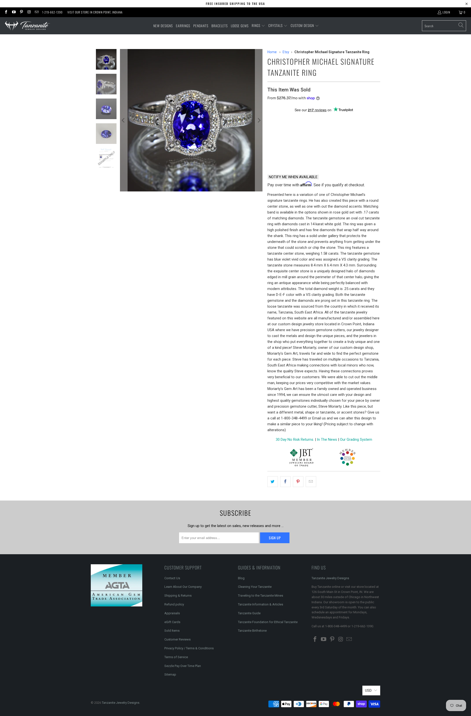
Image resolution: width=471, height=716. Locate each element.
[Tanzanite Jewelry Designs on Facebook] (6, 12)
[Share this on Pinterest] (298, 481)
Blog (241, 578)
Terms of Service (176, 657)
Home (272, 52)
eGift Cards (172, 622)
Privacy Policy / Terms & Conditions (189, 648)
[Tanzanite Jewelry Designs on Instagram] (29, 12)
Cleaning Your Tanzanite (255, 587)
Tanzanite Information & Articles (260, 604)
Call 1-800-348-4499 (291, 157)
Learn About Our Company (183, 587)
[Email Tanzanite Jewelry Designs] (36, 12)
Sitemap (170, 674)
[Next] (259, 120)
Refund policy (174, 604)
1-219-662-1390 (52, 12)
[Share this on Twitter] (272, 481)
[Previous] (124, 120)
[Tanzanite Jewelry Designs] (27, 26)
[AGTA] (347, 458)
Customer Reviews (177, 639)
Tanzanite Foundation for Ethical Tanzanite (268, 622)
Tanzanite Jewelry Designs (330, 578)
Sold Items (172, 630)
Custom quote (342, 157)
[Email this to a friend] (311, 481)
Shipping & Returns (178, 595)
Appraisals (172, 613)
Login (446, 12)
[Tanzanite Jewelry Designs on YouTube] (13, 12)
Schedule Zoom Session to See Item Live (316, 119)
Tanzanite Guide (249, 613)
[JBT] (301, 458)
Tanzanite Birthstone (252, 630)
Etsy (286, 52)
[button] (258, 26)
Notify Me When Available (293, 177)
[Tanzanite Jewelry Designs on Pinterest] (21, 12)
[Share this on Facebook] (285, 481)
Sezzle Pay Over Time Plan (182, 666)
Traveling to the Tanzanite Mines (260, 595)
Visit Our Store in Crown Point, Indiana (95, 12)
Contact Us (172, 578)
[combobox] (444, 25)
